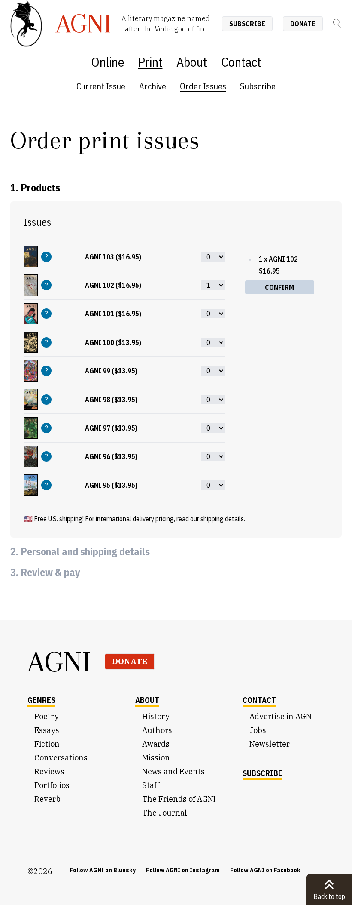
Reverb (47, 799)
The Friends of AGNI (179, 799)
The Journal (164, 813)
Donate (303, 23)
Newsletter (269, 744)
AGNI (59, 661)
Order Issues (203, 86)
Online (107, 61)
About (191, 61)
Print (150, 61)
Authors (157, 730)
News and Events (173, 771)
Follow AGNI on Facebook (265, 870)
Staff (150, 785)
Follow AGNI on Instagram (183, 870)
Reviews (49, 771)
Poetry (46, 716)
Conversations (61, 758)
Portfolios (52, 785)
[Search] (337, 23)
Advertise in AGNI (281, 716)
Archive (152, 86)
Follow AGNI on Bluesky (103, 870)
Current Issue (100, 86)
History (156, 716)
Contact (241, 61)
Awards (156, 744)
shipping (212, 518)
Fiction (47, 744)
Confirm (279, 287)
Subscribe (247, 23)
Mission (156, 758)
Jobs (257, 730)
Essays (46, 730)
